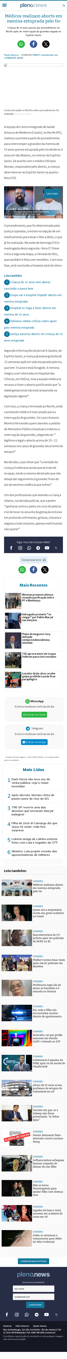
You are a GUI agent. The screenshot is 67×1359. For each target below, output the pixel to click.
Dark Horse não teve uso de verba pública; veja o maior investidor (31, 782)
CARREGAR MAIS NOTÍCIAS (33, 1261)
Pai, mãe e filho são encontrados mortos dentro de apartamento (47, 1013)
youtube (47, 548)
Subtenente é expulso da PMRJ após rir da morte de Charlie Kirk (49, 1063)
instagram (20, 548)
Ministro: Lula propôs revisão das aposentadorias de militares (34, 853)
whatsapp (29, 548)
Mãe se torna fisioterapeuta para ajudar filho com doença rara (48, 1190)
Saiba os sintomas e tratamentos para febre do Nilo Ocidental (47, 1238)
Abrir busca (63, 5)
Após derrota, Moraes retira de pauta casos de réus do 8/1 (33, 796)
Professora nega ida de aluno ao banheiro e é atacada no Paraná (47, 988)
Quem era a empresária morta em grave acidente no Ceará (48, 913)
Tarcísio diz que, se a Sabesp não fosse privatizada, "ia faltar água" (46, 1115)
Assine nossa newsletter (33, 1282)
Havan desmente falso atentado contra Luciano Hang (48, 1138)
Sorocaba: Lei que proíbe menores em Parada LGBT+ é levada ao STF (47, 1038)
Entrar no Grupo (35, 742)
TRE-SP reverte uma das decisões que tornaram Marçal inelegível (32, 810)
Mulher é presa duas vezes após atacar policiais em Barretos (49, 963)
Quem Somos (40, 1325)
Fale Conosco (22, 1325)
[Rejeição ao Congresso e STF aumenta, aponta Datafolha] (8, 1033)
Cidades (38, 881)
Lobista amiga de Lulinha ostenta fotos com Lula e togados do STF (35, 840)
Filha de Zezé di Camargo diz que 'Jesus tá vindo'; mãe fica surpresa (34, 826)
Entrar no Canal (35, 714)
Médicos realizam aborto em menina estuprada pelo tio (48, 888)
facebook (11, 548)
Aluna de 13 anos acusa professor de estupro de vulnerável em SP (47, 1088)
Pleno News (33, 5)
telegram (38, 548)
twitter (56, 548)
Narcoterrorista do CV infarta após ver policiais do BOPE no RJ (48, 938)
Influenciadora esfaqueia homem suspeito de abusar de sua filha (48, 1163)
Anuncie (7, 1325)
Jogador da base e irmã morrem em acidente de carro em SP (47, 1213)
